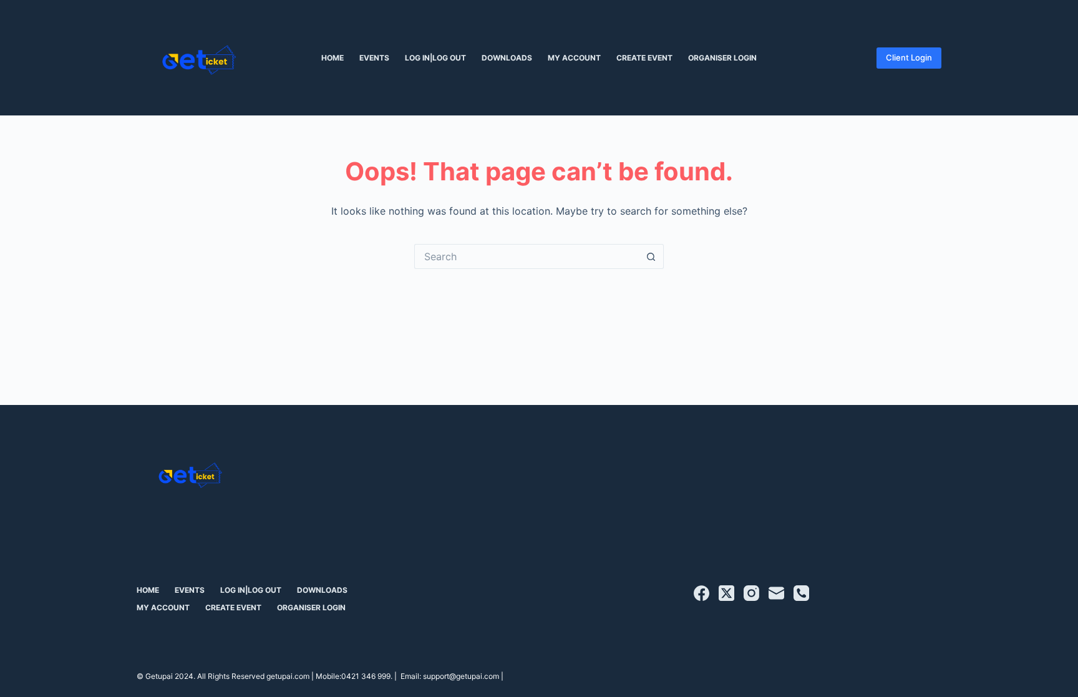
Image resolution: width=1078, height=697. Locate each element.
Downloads (507, 57)
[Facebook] (701, 593)
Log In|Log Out (435, 57)
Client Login (909, 57)
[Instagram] (751, 593)
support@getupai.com (461, 676)
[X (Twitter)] (726, 593)
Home (332, 57)
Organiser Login (722, 57)
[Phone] (801, 593)
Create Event (644, 57)
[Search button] (651, 256)
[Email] (776, 593)
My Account (574, 57)
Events (374, 57)
